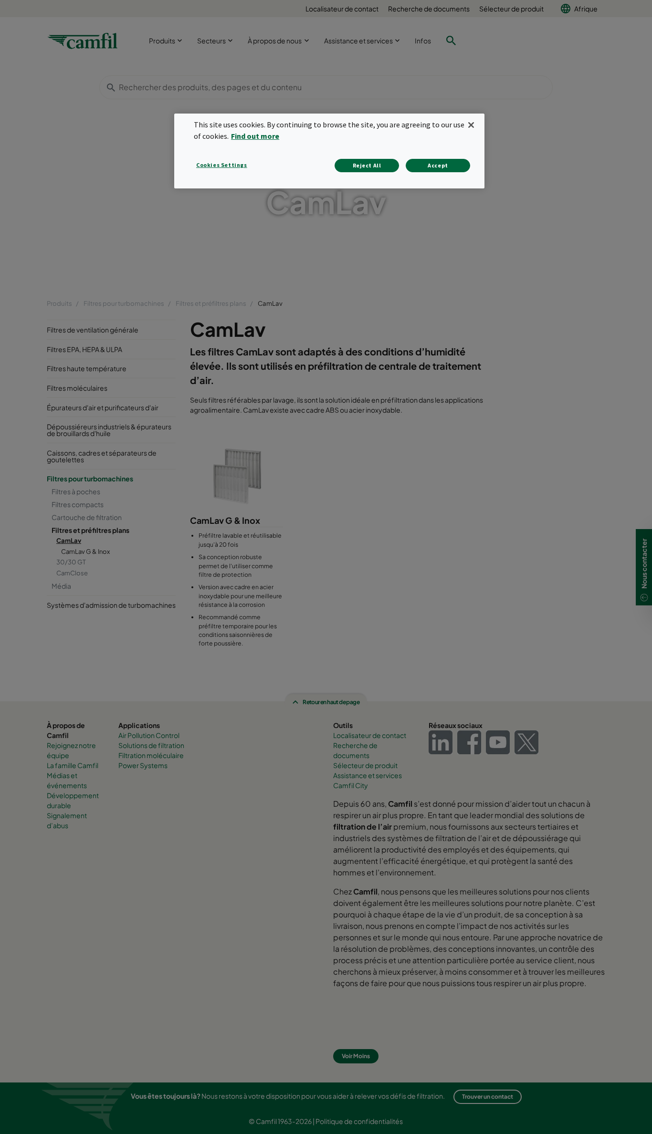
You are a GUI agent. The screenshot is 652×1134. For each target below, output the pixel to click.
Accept (438, 165)
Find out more (255, 136)
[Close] (471, 124)
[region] (329, 151)
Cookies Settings (221, 164)
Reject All (367, 165)
